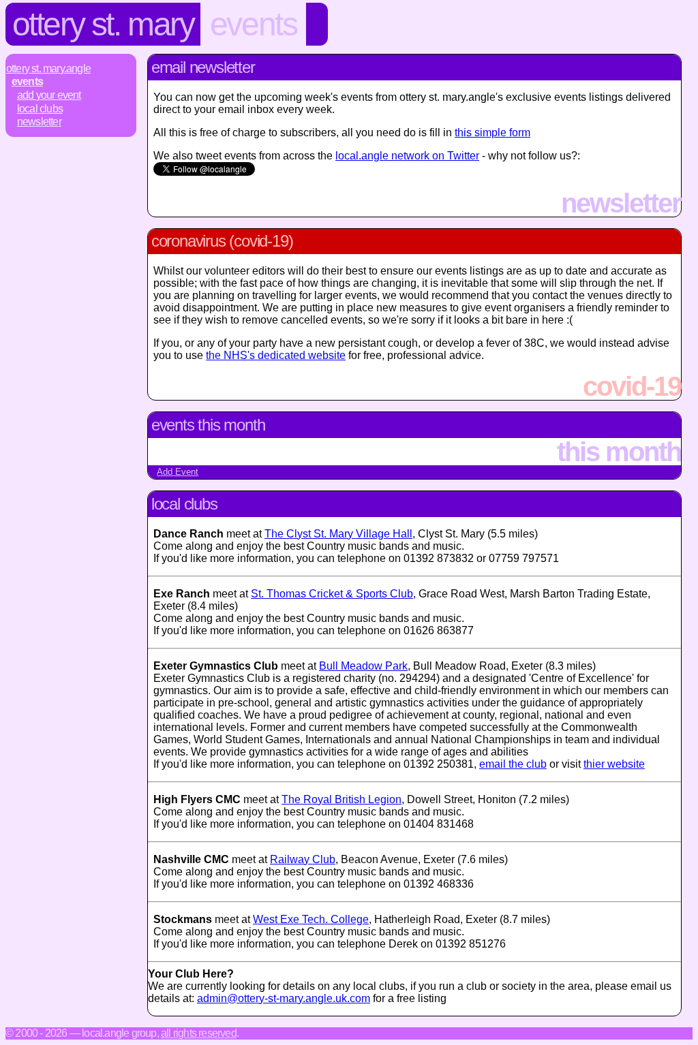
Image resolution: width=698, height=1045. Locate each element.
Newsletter (39, 121)
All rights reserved (199, 1033)
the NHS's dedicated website (276, 355)
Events (253, 24)
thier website (614, 764)
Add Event (177, 472)
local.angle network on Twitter (407, 155)
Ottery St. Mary (103, 24)
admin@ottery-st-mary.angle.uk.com (283, 998)
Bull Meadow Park (363, 666)
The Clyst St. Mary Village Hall (338, 534)
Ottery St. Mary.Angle (48, 68)
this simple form (492, 132)
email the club (513, 764)
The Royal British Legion (341, 799)
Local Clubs (40, 108)
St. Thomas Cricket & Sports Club (332, 593)
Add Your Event (49, 95)
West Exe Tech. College (311, 919)
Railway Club (302, 859)
